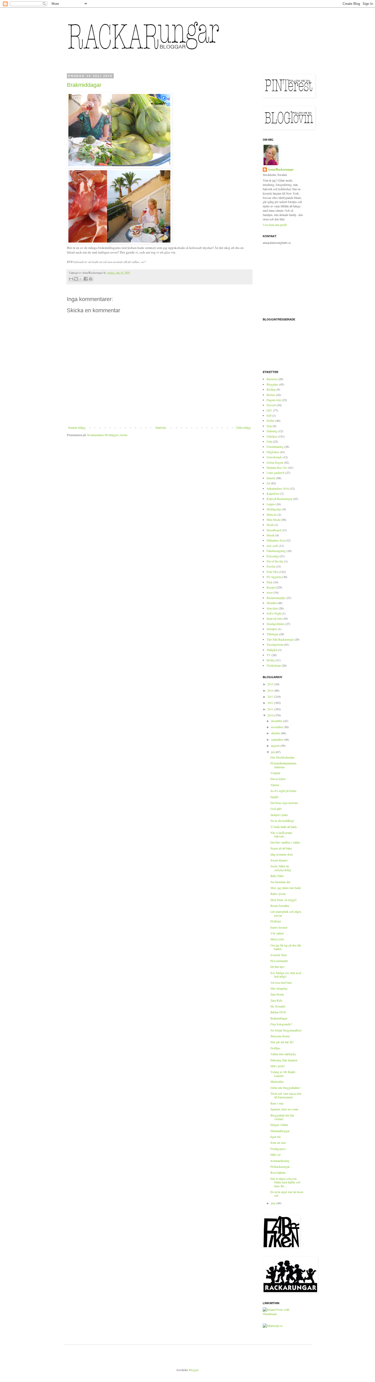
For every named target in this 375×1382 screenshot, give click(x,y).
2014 (270, 690)
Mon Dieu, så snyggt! (283, 900)
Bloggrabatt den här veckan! (282, 1117)
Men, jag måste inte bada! (285, 888)
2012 (270, 703)
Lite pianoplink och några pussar (285, 913)
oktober (276, 733)
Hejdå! (274, 797)
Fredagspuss (278, 1149)
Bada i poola (277, 894)
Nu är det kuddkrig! (282, 821)
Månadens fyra (276, 540)
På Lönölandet (279, 961)
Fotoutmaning (275, 446)
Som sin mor (278, 1142)
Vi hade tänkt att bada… (284, 827)
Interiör (271, 478)
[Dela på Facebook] (85, 278)
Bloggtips (272, 384)
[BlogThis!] (76, 278)
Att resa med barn (281, 982)
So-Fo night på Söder (283, 791)
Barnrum (272, 379)
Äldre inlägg (243, 427)
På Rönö (275, 921)
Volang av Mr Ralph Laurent (282, 1073)
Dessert (271, 405)
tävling (271, 660)
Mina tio (272, 514)
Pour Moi (272, 572)
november (277, 727)
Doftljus (275, 1048)
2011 (270, 709)
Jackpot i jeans (279, 815)
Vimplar (275, 773)
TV (269, 655)
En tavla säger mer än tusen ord (286, 1193)
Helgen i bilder (279, 1125)
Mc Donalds (277, 1006)
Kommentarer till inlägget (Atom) (107, 435)
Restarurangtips (276, 598)
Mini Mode (273, 520)
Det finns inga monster (284, 803)
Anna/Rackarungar (281, 169)
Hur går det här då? (282, 1042)
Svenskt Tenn (278, 955)
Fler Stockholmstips (282, 757)
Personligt (273, 556)
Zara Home (277, 994)
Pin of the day (275, 561)
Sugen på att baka (281, 848)
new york (272, 546)
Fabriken (272, 436)
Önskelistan (274, 665)
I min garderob (275, 473)
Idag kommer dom (281, 854)
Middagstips (274, 509)
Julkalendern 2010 (278, 488)
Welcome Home (280, 1036)
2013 (270, 696)
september (277, 739)
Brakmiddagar (84, 85)
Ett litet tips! (277, 967)
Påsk (269, 582)
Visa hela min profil (275, 225)
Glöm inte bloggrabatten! (285, 1088)
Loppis (271, 504)
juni (273, 1203)
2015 (270, 684)
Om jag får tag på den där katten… (285, 947)
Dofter (270, 420)
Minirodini (276, 1081)
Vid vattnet (277, 933)
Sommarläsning (279, 1161)
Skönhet (272, 603)
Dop (269, 426)
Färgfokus (273, 452)
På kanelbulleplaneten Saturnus (283, 765)
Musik (270, 535)
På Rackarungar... (281, 1166)
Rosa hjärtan (277, 1172)
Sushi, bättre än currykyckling (280, 868)
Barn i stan (276, 1103)
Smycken (272, 608)
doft (269, 415)
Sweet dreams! (279, 860)
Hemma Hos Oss (277, 467)
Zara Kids (276, 1000)
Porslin (271, 566)
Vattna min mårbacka (283, 1054)
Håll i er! (275, 1154)
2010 (270, 715)
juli (273, 752)
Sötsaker (272, 629)
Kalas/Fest (273, 493)
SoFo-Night (274, 613)
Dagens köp (274, 400)
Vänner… (276, 785)
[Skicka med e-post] (71, 278)
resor (270, 592)
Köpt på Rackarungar (279, 499)
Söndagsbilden (275, 624)
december (277, 721)
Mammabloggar (280, 1131)
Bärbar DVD (278, 1012)
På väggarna (274, 577)
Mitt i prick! (277, 1066)
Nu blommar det (280, 882)
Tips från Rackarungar (280, 639)
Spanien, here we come (284, 1109)
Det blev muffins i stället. (285, 842)
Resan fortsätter (279, 906)
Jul (268, 483)
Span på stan (274, 618)
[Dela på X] (80, 278)
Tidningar (272, 634)
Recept (271, 587)
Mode (270, 525)
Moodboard (274, 530)
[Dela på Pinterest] (90, 278)
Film (269, 441)
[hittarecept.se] (272, 1326)
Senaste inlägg (76, 427)
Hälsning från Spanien (283, 1060)
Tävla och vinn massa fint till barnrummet (285, 1095)
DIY (269, 410)
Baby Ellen (277, 876)
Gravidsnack (274, 457)
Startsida (160, 427)
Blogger (193, 1370)
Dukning (272, 431)
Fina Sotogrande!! (281, 1024)
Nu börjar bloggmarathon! (286, 1030)
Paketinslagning (276, 551)
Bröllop (271, 389)
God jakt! (276, 809)
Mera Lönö (277, 939)
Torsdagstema (275, 644)
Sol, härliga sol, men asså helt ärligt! (285, 974)
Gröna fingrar (275, 462)
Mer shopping (279, 988)
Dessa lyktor (278, 779)
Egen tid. (275, 1137)
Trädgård (272, 650)
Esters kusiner (279, 927)
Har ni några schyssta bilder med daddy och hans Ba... (285, 1182)
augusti (275, 745)
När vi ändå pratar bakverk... (281, 834)
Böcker (271, 395)
